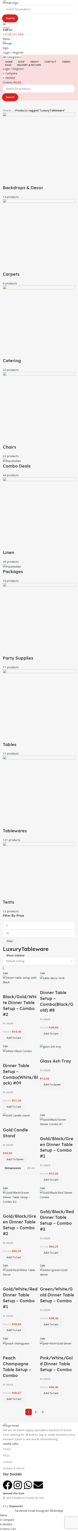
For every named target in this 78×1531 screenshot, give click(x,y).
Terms (7, 1449)
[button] (14, 1038)
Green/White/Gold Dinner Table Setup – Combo (57, 1294)
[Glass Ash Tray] (50, 1046)
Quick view (18, 989)
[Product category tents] (39, 513)
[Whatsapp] (28, 1485)
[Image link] (11, 1425)
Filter (10, 941)
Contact (7, 1462)
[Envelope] (38, 1485)
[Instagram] (18, 1485)
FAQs (6, 1455)
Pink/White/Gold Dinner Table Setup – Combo (56, 1363)
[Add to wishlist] (28, 989)
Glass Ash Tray (55, 1061)
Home (7, 110)
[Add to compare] (7, 989)
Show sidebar (15, 955)
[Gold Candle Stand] (16, 1115)
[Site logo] (10, 2)
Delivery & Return (13, 1468)
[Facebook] (7, 1485)
